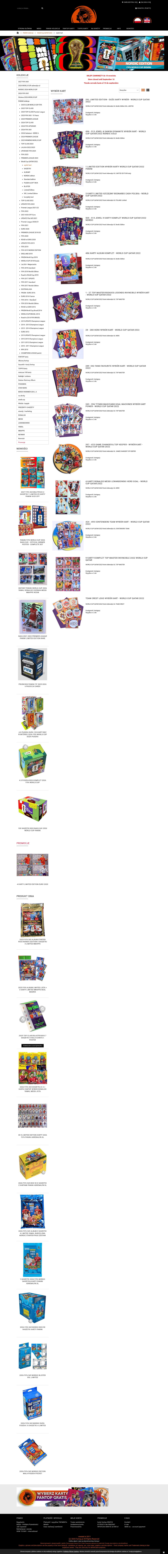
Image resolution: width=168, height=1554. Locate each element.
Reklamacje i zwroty (24, 1529)
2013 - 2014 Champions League (32, 328)
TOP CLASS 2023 (27, 144)
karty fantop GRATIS (105, 1522)
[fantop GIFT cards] (62, 1497)
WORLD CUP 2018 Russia (30, 261)
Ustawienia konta (77, 1524)
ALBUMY (27, 172)
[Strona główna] (84, 14)
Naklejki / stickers (24, 376)
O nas (126, 1524)
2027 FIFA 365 (23, 82)
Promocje (21, 442)
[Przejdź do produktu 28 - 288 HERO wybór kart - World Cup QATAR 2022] (68, 344)
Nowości (21, 438)
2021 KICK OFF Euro (28, 215)
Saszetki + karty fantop (26, 364)
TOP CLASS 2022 (27, 200)
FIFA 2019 (24, 247)
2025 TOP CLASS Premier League (33, 112)
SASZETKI (27, 169)
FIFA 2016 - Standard (28, 300)
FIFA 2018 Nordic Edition (30, 271)
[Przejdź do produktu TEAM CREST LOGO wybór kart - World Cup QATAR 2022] (68, 613)
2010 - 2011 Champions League (32, 346)
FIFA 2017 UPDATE (28, 278)
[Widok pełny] (147, 90)
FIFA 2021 (24, 225)
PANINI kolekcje (23, 101)
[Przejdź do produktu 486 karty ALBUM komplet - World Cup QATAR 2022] (68, 269)
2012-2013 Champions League (32, 339)
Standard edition (30, 179)
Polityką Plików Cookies (71, 1551)
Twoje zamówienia (77, 1522)
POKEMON (22, 384)
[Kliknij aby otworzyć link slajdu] (84, 53)
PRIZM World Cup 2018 (29, 257)
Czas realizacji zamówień (53, 1527)
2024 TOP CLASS (27, 122)
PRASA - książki (23, 403)
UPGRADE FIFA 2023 (28, 151)
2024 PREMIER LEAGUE (29, 137)
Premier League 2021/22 (30, 208)
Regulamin (20, 1522)
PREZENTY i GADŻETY (26, 407)
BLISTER (27, 186)
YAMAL (20, 427)
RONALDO (22, 415)
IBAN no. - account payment (134, 1527)
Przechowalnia (76, 1527)
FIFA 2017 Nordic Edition (30, 286)
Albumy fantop (23, 361)
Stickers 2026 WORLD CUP (27, 97)
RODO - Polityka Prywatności (27, 1524)
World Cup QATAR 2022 (29, 161)
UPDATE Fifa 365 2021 (29, 218)
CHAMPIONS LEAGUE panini (31, 353)
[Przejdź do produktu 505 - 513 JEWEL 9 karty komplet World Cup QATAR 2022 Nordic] (68, 231)
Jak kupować (22, 1527)
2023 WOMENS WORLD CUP (31, 140)
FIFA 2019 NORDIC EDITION (31, 250)
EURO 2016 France (28, 296)
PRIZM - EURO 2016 (28, 293)
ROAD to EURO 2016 (28, 307)
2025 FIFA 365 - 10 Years (30, 115)
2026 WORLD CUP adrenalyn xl (29, 85)
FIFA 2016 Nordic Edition (30, 303)
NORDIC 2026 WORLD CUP (27, 89)
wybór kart (28, 165)
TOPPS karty (22, 368)
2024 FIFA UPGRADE (28, 126)
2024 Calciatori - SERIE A (30, 133)
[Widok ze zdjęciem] (143, 90)
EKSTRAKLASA (26, 289)
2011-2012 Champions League (32, 342)
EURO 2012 (25, 332)
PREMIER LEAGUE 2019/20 (31, 232)
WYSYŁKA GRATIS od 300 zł (108, 1527)
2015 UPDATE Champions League (33, 321)
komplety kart (29, 197)
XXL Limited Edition (31, 193)
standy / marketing (25, 411)
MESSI (20, 419)
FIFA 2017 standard (28, 282)
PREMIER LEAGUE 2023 (29, 158)
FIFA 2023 (24, 154)
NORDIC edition (29, 176)
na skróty (21, 396)
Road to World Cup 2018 (29, 275)
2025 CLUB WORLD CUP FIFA (31, 105)
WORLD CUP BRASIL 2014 (30, 314)
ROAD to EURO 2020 (28, 239)
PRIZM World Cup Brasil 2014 (31, 310)
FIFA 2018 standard (28, 268)
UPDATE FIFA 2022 (28, 204)
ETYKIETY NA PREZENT (106, 1524)
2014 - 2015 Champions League (32, 325)
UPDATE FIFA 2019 (28, 243)
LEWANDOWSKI (24, 423)
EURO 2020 (25, 229)
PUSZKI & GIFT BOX (31, 183)
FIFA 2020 (24, 236)
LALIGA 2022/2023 (28, 147)
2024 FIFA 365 (26, 130)
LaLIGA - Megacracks (28, 264)
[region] (84, 53)
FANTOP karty (23, 357)
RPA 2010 (24, 349)
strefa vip (21, 399)
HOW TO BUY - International (27, 1531)
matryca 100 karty (24, 372)
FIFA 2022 (24, 211)
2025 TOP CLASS (27, 108)
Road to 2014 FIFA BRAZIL (30, 317)
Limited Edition (29, 190)
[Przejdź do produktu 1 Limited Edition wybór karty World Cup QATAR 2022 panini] (68, 176)
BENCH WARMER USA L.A (27, 392)
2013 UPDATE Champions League (33, 335)
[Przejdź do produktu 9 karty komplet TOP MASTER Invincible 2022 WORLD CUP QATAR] (68, 574)
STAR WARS (22, 388)
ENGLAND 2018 (26, 254)
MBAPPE (21, 431)
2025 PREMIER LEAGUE (29, 119)
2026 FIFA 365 (23, 93)
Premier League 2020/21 (30, 222)
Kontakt (127, 1522)
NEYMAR (21, 434)
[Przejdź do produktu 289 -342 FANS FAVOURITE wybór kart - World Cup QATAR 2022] (68, 381)
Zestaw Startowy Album (26, 380)
